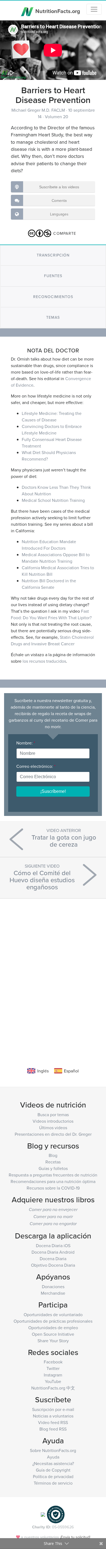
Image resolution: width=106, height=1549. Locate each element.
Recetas (53, 1162)
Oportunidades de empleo (53, 1328)
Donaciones (53, 1287)
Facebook (53, 1362)
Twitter (53, 1368)
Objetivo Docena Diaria (53, 1265)
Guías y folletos (53, 1168)
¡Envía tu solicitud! (75, 1537)
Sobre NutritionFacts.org (53, 1450)
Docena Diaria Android (53, 1252)
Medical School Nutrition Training (53, 500)
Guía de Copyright (53, 1470)
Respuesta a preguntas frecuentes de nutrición (53, 1175)
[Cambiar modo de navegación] (94, 9)
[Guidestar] (43, 1514)
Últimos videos (53, 1128)
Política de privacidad (53, 1476)
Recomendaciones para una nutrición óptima (53, 1181)
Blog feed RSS (53, 1429)
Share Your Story (53, 1341)
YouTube (53, 1381)
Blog (53, 1155)
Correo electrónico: (35, 766)
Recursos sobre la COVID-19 (53, 1188)
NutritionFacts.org (57, 11)
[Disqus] (53, 975)
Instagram (53, 1375)
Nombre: (25, 743)
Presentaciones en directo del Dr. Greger (53, 1134)
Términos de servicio (53, 1483)
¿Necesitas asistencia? (53, 1463)
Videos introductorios (53, 1121)
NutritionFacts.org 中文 (53, 1388)
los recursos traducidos (44, 661)
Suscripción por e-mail (53, 1409)
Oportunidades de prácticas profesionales (53, 1321)
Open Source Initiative (53, 1334)
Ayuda (53, 1457)
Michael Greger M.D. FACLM (38, 110)
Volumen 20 (56, 117)
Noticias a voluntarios (53, 1416)
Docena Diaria (53, 1259)
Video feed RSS (53, 1422)
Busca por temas (53, 1115)
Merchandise (53, 1293)
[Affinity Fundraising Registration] (55, 1514)
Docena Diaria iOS (53, 1245)
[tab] (53, 255)
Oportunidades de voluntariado (53, 1315)
